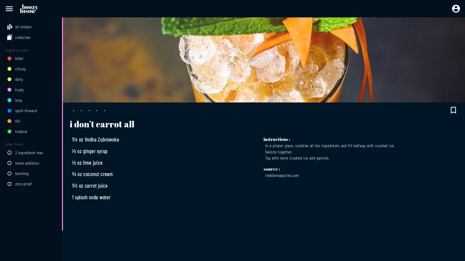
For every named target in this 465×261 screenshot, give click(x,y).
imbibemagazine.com (282, 175)
